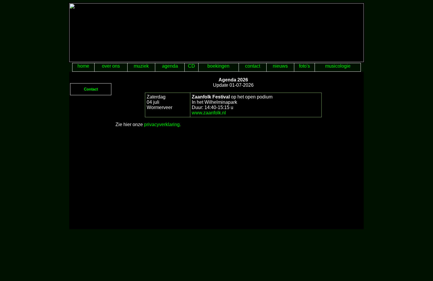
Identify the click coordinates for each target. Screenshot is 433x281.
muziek (141, 65)
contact (252, 65)
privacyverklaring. (162, 124)
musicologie (338, 65)
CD (191, 65)
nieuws (280, 65)
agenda (170, 65)
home (83, 65)
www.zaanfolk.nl (209, 112)
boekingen (218, 65)
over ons (111, 65)
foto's (304, 65)
